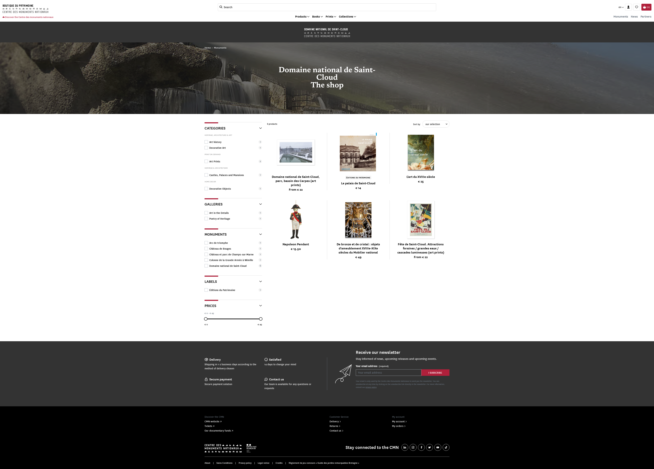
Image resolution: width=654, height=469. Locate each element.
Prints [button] (329, 16)
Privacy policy (245, 462)
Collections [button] (346, 16)
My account (398, 421)
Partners (646, 16)
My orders (397, 426)
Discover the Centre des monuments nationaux (29, 17)
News (634, 16)
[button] (621, 7)
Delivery (334, 421)
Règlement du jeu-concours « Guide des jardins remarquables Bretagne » (324, 462)
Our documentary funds (218, 430)
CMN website (212, 421)
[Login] (628, 7)
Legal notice (263, 462)
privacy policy (370, 387)
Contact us (335, 430)
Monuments (620, 16)
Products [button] (301, 16)
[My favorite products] (636, 7)
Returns (334, 426)
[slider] (205, 319)
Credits (279, 462)
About (207, 462)
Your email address (372, 366)
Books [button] (316, 16)
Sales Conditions (224, 462)
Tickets (208, 426)
